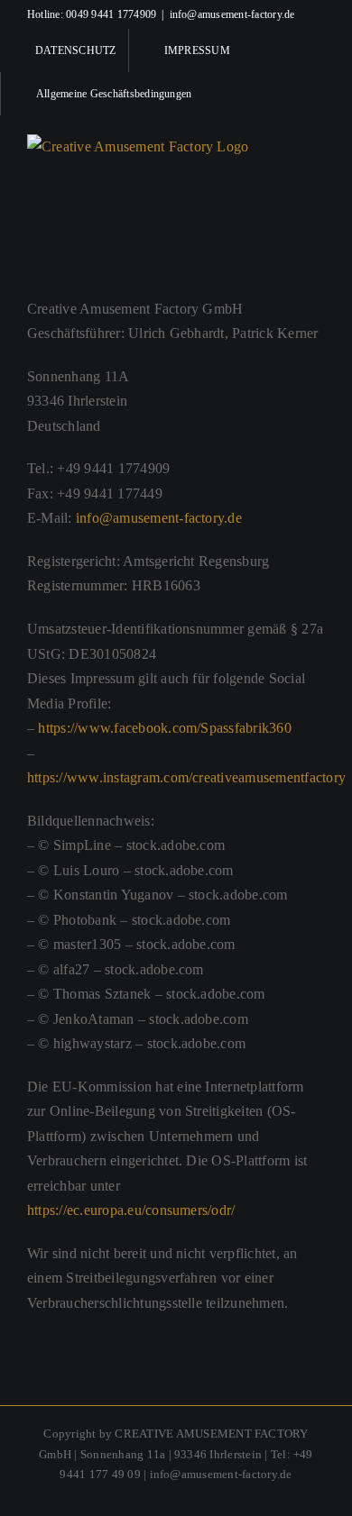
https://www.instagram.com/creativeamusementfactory (186, 777)
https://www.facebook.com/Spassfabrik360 (164, 727)
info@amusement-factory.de (232, 14)
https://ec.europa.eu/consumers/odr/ (131, 1210)
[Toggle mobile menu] (317, 145)
